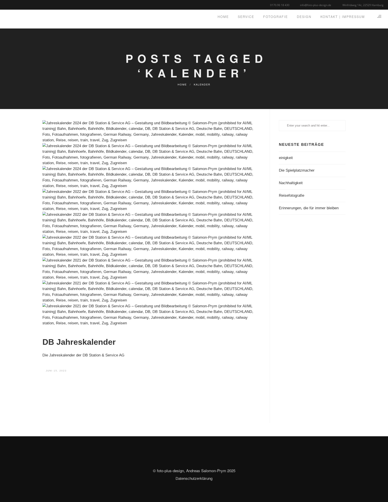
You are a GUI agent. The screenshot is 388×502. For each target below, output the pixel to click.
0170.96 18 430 (279, 5)
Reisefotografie (291, 195)
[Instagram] (18, 4)
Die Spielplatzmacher (297, 170)
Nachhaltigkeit (291, 183)
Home (182, 84)
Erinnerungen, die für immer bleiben (309, 208)
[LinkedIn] (13, 4)
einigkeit (286, 158)
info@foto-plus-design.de (315, 5)
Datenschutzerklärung (194, 478)
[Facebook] (7, 4)
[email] (24, 4)
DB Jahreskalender (79, 342)
